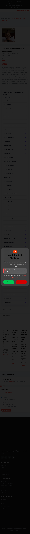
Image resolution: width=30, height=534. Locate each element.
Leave (21, 282)
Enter (8, 282)
